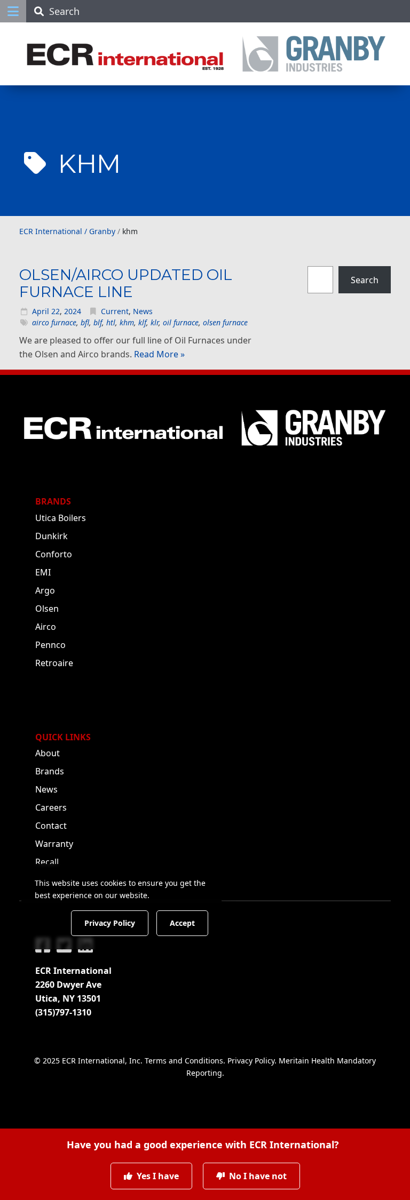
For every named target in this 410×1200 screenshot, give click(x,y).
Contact (51, 825)
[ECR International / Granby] (205, 53)
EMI (43, 572)
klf (142, 322)
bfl (85, 322)
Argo (45, 590)
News (143, 311)
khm (127, 322)
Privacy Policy (250, 1060)
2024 (72, 311)
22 (55, 311)
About (47, 753)
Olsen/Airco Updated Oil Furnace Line (125, 283)
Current (115, 311)
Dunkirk (51, 536)
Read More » (159, 354)
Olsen (47, 608)
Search (365, 279)
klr (155, 322)
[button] (13, 11)
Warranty (54, 844)
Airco (45, 627)
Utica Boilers (60, 518)
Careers (51, 807)
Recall (47, 862)
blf (97, 322)
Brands (49, 771)
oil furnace (181, 322)
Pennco (50, 645)
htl (110, 322)
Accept (182, 923)
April (40, 311)
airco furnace (54, 322)
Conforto (53, 554)
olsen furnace (225, 322)
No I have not (257, 1176)
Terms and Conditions (184, 1060)
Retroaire (54, 663)
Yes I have (157, 1176)
